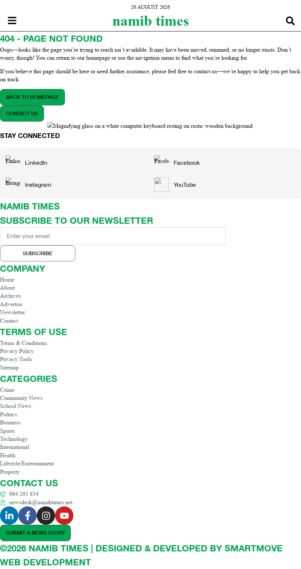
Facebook (187, 162)
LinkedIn (36, 162)
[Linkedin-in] (9, 515)
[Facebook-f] (27, 515)
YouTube (185, 184)
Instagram (38, 184)
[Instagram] (46, 515)
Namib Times (150, 20)
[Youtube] (64, 515)
